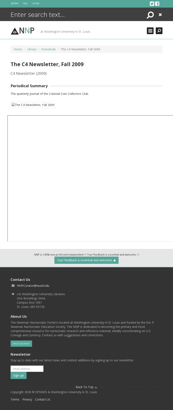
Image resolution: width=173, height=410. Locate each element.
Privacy (27, 399)
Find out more (21, 343)
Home (18, 49)
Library (31, 49)
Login (35, 3)
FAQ (25, 3)
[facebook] (157, 3)
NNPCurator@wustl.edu (33, 286)
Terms (15, 399)
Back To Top (85, 387)
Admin (14, 3)
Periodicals (48, 49)
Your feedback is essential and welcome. (85, 260)
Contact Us (42, 399)
